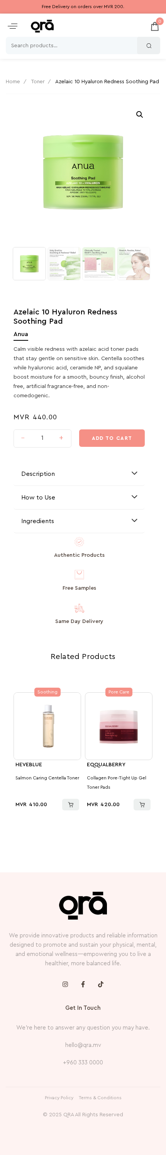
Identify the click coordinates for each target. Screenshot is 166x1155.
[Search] (148, 45)
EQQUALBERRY (106, 764)
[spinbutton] (42, 438)
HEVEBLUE (28, 764)
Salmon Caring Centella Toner (47, 778)
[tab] (79, 474)
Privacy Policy (59, 1097)
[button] (12, 26)
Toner (38, 81)
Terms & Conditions (100, 1097)
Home (13, 81)
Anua (21, 334)
